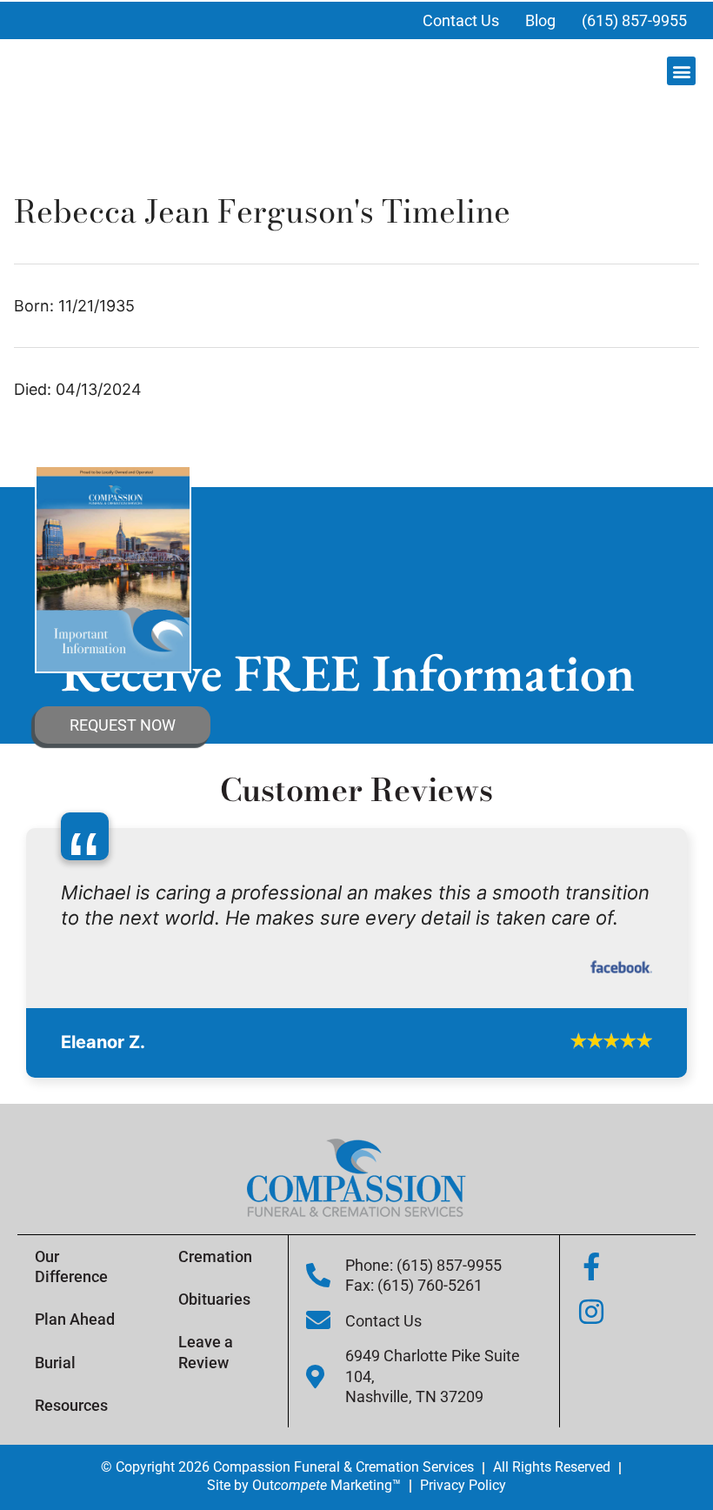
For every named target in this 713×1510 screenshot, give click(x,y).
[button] (681, 71)
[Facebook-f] (591, 1374)
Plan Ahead (75, 1427)
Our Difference (71, 1374)
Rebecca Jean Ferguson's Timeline (262, 211)
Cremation (215, 1364)
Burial (55, 1470)
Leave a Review (205, 1459)
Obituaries (214, 1407)
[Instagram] (591, 1419)
